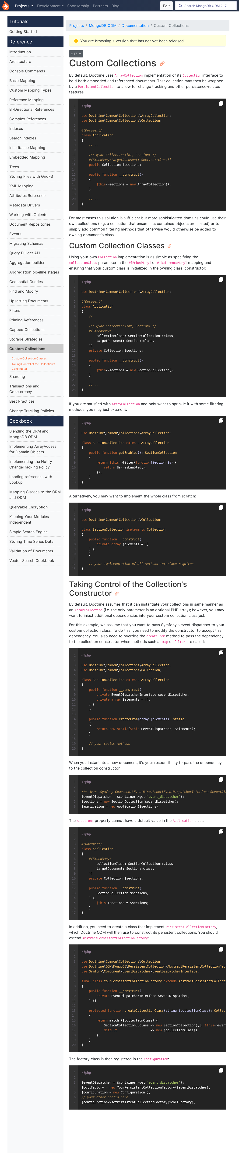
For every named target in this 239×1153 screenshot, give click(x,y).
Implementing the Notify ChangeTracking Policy (30, 464)
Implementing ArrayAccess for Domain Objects (32, 449)
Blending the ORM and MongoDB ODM (29, 434)
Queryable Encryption (28, 507)
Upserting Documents (28, 300)
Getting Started (23, 31)
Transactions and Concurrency (24, 389)
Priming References (26, 320)
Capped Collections (26, 329)
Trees (14, 166)
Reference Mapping (26, 99)
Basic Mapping (22, 80)
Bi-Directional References (31, 109)
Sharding (17, 376)
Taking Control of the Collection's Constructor (33, 366)
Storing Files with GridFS (31, 176)
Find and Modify (23, 291)
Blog (116, 6)
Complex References (27, 119)
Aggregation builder (27, 262)
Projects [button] (23, 6)
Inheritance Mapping (27, 147)
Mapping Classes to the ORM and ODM (35, 495)
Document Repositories (30, 224)
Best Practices (22, 401)
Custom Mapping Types (30, 90)
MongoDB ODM (102, 25)
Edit (166, 6)
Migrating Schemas (26, 243)
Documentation (135, 25)
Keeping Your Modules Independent (29, 519)
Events (15, 233)
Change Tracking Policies (31, 410)
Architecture (20, 61)
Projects (76, 25)
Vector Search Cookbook (31, 560)
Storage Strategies (25, 339)
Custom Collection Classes (29, 358)
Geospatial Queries (26, 281)
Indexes (16, 128)
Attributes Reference (27, 195)
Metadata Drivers (24, 205)
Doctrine (5, 5)
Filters (14, 310)
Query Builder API (24, 253)
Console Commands (27, 71)
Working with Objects (28, 214)
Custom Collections (27, 348)
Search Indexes (22, 138)
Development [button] (49, 6)
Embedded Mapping (27, 157)
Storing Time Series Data (31, 541)
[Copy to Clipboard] (221, 103)
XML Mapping (21, 186)
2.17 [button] (74, 54)
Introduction (20, 52)
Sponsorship (78, 6)
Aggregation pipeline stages (34, 272)
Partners (100, 6)
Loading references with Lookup (30, 479)
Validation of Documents (31, 551)
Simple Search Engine (28, 531)
